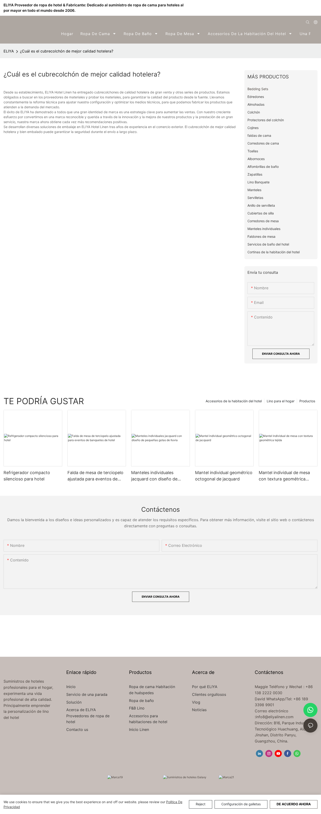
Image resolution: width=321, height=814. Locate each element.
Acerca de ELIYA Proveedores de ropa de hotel (88, 715)
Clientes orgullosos (209, 694)
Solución (74, 702)
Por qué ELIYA (204, 686)
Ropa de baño (141, 700)
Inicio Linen (139, 729)
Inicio (71, 686)
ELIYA (9, 51)
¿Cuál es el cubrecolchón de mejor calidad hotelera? (66, 51)
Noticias (199, 709)
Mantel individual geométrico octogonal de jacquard (223, 475)
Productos (307, 401)
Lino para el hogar (280, 401)
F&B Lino (137, 708)
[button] (314, 33)
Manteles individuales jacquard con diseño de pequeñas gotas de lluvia (155, 476)
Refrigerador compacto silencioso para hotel (27, 475)
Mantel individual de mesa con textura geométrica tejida (284, 476)
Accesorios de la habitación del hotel (234, 401)
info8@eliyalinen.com (275, 716)
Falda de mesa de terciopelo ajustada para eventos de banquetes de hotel (95, 476)
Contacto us (77, 729)
